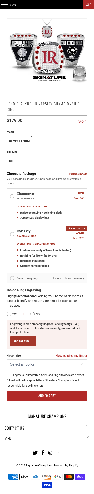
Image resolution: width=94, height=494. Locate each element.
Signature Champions (39, 465)
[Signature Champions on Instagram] (50, 452)
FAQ (81, 121)
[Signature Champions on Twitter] (35, 452)
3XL (11, 161)
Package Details (78, 174)
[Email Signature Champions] (58, 452)
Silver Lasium (19, 141)
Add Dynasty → (23, 341)
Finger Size (14, 355)
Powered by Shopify (66, 465)
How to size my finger (71, 356)
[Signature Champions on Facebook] (43, 452)
